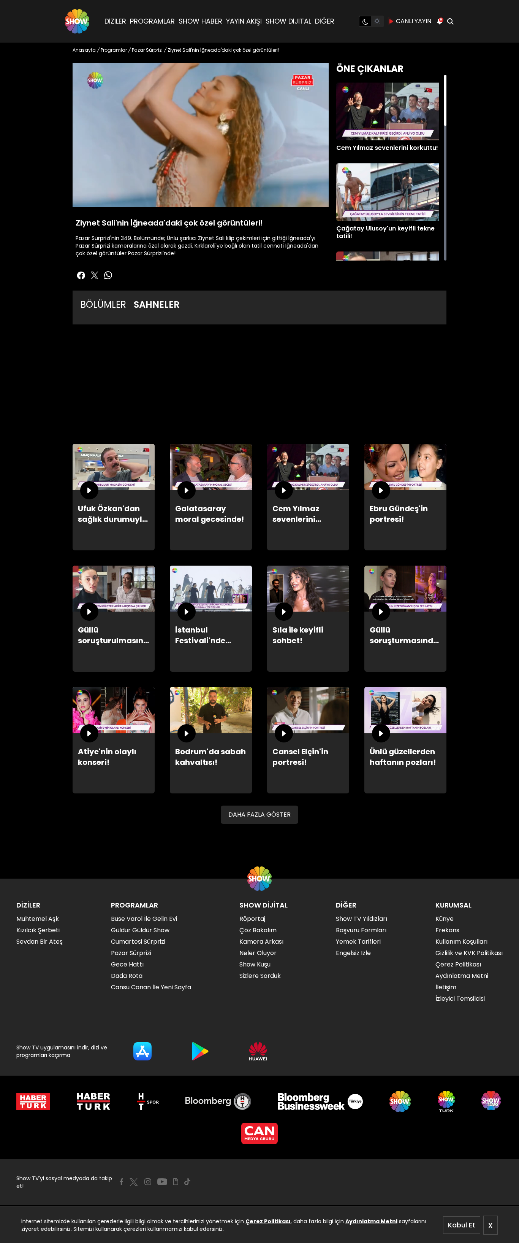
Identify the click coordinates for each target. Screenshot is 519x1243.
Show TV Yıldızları (361, 918)
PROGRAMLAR (152, 21)
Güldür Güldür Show (140, 930)
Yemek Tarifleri (358, 941)
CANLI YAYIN (413, 21)
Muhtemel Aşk (37, 918)
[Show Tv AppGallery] (258, 1051)
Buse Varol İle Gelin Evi (144, 918)
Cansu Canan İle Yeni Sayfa (151, 987)
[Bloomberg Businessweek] (320, 1101)
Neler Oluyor (258, 953)
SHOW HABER (200, 21)
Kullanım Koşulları (461, 941)
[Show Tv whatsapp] (108, 275)
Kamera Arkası (261, 941)
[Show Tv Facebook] (121, 1181)
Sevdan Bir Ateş (39, 941)
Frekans (447, 930)
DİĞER (324, 21)
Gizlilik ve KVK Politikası (469, 953)
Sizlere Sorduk (260, 975)
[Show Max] (492, 1101)
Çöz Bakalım (258, 930)
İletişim (445, 987)
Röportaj (252, 918)
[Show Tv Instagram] (147, 1181)
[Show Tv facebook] (81, 275)
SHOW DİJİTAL (288, 21)
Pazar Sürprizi (131, 953)
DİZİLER (115, 21)
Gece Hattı (127, 964)
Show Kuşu (255, 964)
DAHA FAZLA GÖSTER (259, 814)
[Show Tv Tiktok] (187, 1181)
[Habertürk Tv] (93, 1101)
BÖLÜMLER (103, 304)
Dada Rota (126, 975)
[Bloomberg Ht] (218, 1101)
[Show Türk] (446, 1101)
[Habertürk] (33, 1101)
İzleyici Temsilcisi (460, 998)
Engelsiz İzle (353, 953)
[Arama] (450, 21)
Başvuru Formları (361, 930)
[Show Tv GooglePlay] (200, 1051)
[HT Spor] (147, 1101)
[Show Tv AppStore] (142, 1051)
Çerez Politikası (268, 1221)
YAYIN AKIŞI (244, 21)
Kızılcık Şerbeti (38, 930)
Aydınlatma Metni (371, 1221)
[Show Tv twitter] (94, 275)
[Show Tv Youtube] (162, 1181)
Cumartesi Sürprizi (138, 941)
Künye (444, 918)
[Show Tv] (77, 21)
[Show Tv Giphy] (175, 1181)
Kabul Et (461, 1225)
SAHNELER (157, 304)
